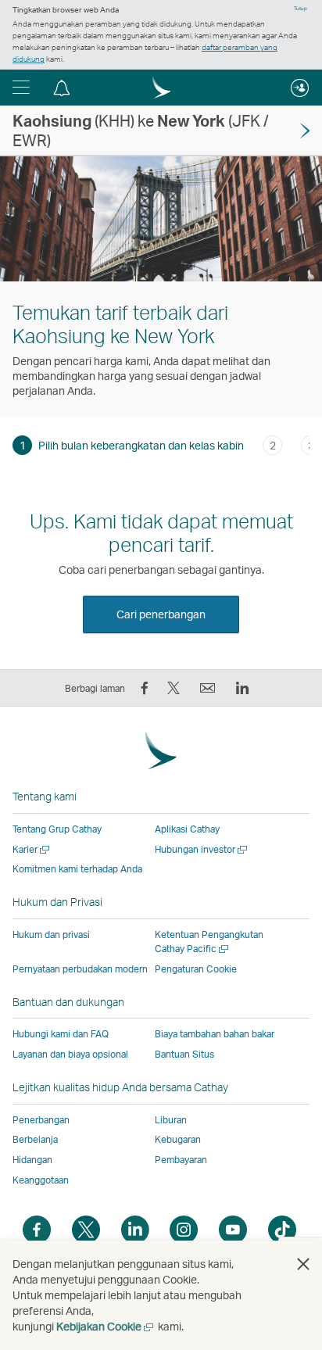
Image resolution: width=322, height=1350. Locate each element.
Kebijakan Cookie (106, 1326)
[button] (21, 88)
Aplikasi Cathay (187, 829)
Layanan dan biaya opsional (70, 1054)
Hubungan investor (202, 849)
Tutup (300, 8)
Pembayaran (181, 1160)
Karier (32, 849)
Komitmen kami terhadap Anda (77, 869)
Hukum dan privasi (51, 934)
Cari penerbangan (161, 614)
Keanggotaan (41, 1180)
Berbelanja (35, 1139)
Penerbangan (41, 1120)
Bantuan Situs (184, 1054)
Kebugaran (178, 1139)
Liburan (171, 1120)
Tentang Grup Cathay (57, 829)
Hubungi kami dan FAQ (61, 1034)
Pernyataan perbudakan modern (80, 969)
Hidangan (32, 1160)
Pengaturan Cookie (196, 969)
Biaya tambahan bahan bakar (214, 1034)
